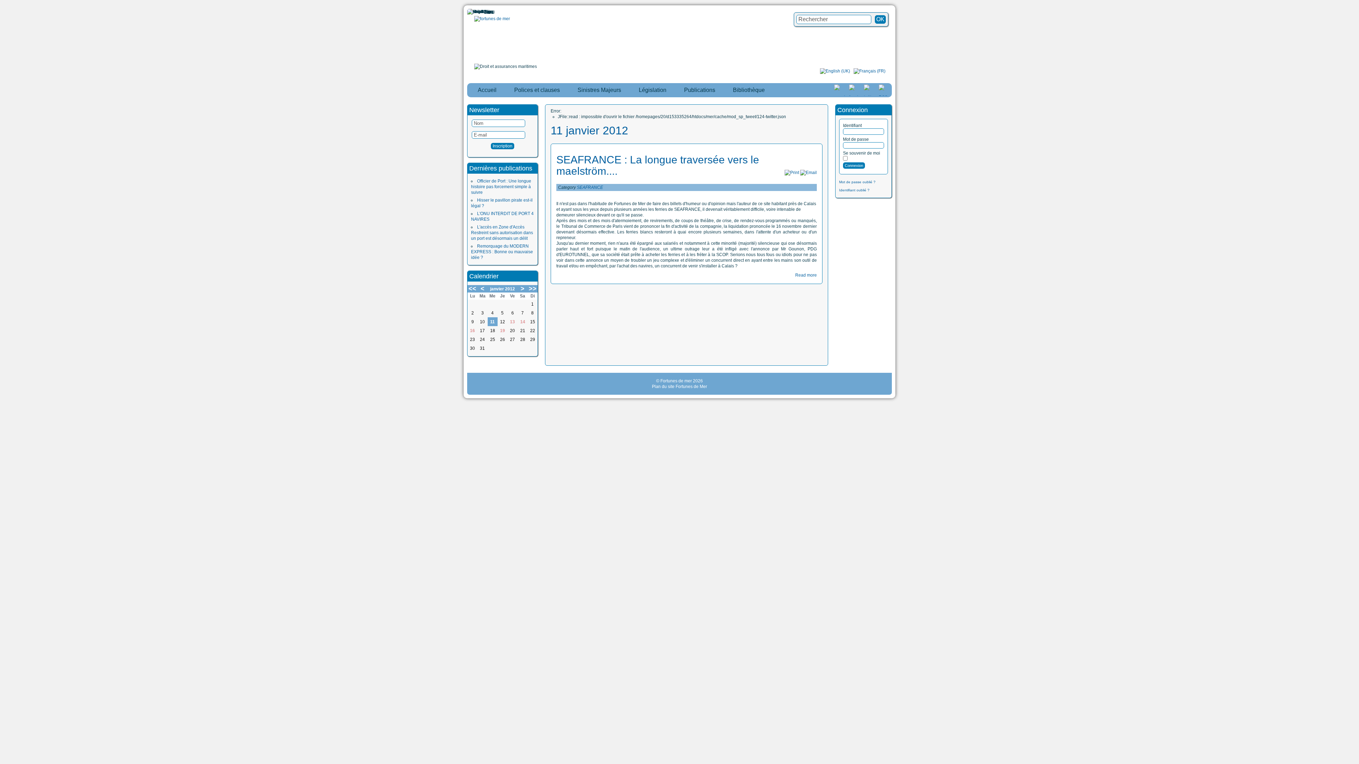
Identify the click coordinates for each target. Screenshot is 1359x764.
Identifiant (852, 125)
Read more (806, 275)
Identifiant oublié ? (854, 190)
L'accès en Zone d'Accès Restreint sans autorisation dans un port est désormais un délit (502, 233)
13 (512, 321)
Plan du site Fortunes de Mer (679, 386)
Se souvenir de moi (861, 153)
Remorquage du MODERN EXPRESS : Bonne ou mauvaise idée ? (502, 252)
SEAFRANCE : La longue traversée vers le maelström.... (657, 165)
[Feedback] (1354, 361)
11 (492, 321)
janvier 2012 (502, 288)
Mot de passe (856, 139)
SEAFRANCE (590, 187)
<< (472, 288)
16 (472, 330)
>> (533, 288)
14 (522, 321)
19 (502, 330)
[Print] (792, 172)
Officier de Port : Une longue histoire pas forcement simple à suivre (501, 187)
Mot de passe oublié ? (857, 182)
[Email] (808, 172)
